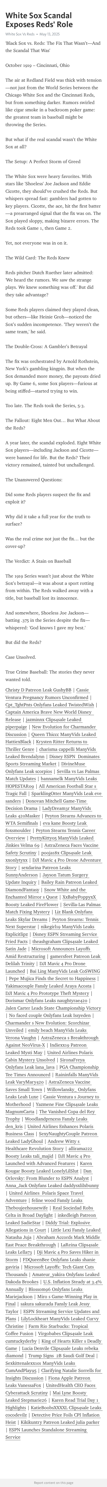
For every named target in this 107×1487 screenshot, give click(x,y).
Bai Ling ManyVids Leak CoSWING (65, 971)
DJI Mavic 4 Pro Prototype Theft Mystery (47, 993)
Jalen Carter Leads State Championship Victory (53, 1008)
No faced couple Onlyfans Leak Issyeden (50, 1015)
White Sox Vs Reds (20, 34)
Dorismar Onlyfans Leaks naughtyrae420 (46, 1000)
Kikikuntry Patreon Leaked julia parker (60, 1422)
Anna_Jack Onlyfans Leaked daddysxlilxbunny (52, 1185)
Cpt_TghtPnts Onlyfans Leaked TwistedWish (49, 705)
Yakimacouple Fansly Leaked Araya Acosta (48, 986)
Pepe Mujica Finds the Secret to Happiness (52, 978)
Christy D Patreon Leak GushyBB (38, 690)
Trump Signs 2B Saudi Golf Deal (61, 1355)
